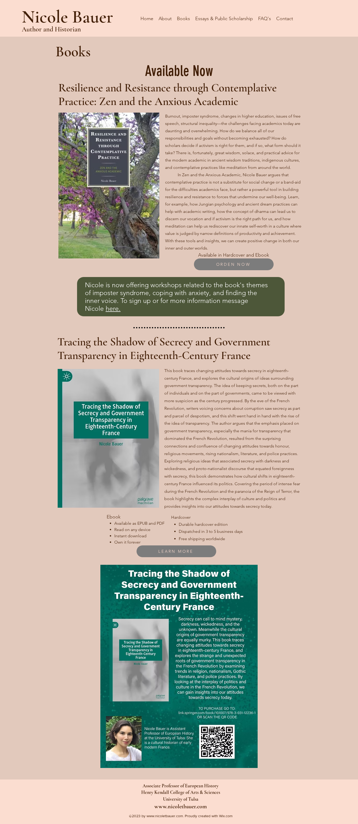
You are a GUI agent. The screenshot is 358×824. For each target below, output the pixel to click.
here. (113, 308)
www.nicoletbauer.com (180, 806)
